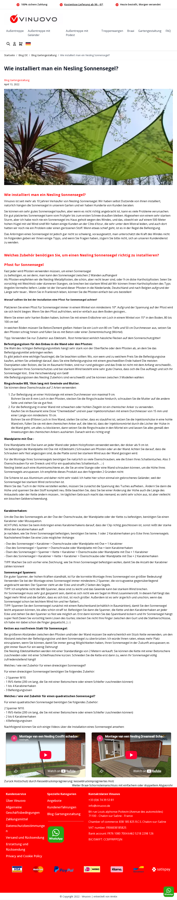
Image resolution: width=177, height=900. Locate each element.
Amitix (113, 896)
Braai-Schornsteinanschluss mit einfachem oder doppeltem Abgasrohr (122, 785)
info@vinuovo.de (99, 806)
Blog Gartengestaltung (44, 55)
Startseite (9, 55)
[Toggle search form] (8, 44)
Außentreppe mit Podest (77, 33)
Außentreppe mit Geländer (39, 33)
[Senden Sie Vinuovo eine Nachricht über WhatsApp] (168, 891)
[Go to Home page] (33, 19)
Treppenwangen (112, 31)
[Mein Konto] (14, 44)
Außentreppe (15, 31)
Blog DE (23, 55)
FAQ (168, 31)
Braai (130, 31)
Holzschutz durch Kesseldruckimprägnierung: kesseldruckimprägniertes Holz (59, 781)
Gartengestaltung (149, 31)
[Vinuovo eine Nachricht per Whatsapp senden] (67, 834)
